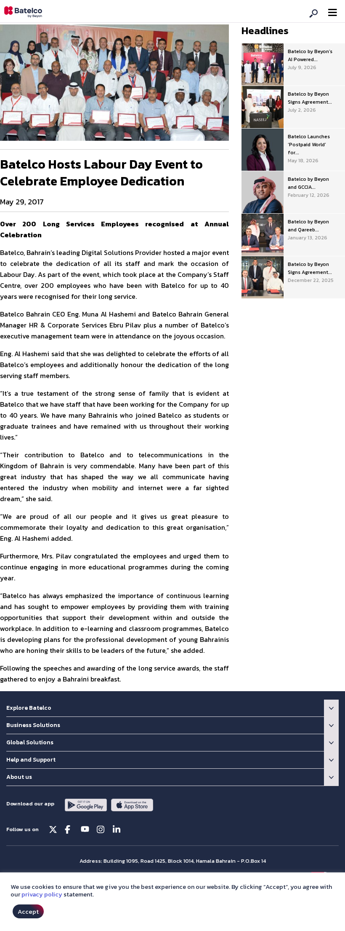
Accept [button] (28, 911)
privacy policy (41, 894)
